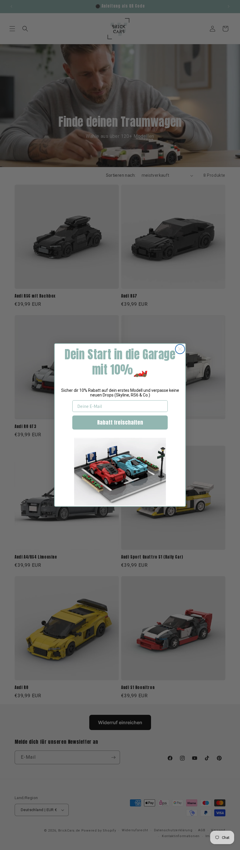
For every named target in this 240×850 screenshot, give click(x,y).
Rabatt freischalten (120, 422)
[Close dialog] (180, 349)
